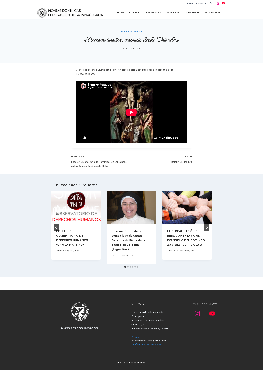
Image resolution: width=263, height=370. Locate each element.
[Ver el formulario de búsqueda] (211, 3)
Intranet (189, 3)
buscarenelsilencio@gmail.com (149, 340)
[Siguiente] (206, 227)
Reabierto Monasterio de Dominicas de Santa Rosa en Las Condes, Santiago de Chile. (99, 161)
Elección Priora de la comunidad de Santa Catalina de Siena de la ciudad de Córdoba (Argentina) (128, 240)
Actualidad (193, 12)
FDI (126, 48)
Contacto (201, 3)
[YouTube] (223, 3)
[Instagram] (218, 3)
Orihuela (138, 31)
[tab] (125, 267)
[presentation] (76, 207)
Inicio (120, 12)
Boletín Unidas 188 (181, 159)
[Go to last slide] (56, 227)
